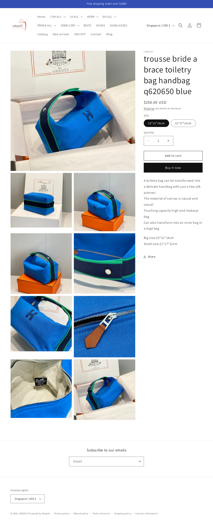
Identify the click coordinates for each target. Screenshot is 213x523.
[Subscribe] (139, 461)
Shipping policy (122, 513)
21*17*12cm (183, 123)
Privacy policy (62, 513)
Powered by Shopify (39, 513)
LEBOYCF (23, 513)
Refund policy (81, 513)
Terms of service (101, 513)
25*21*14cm (156, 123)
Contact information (146, 513)
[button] (57, 16)
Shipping (149, 108)
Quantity (149, 132)
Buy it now (173, 168)
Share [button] (152, 256)
